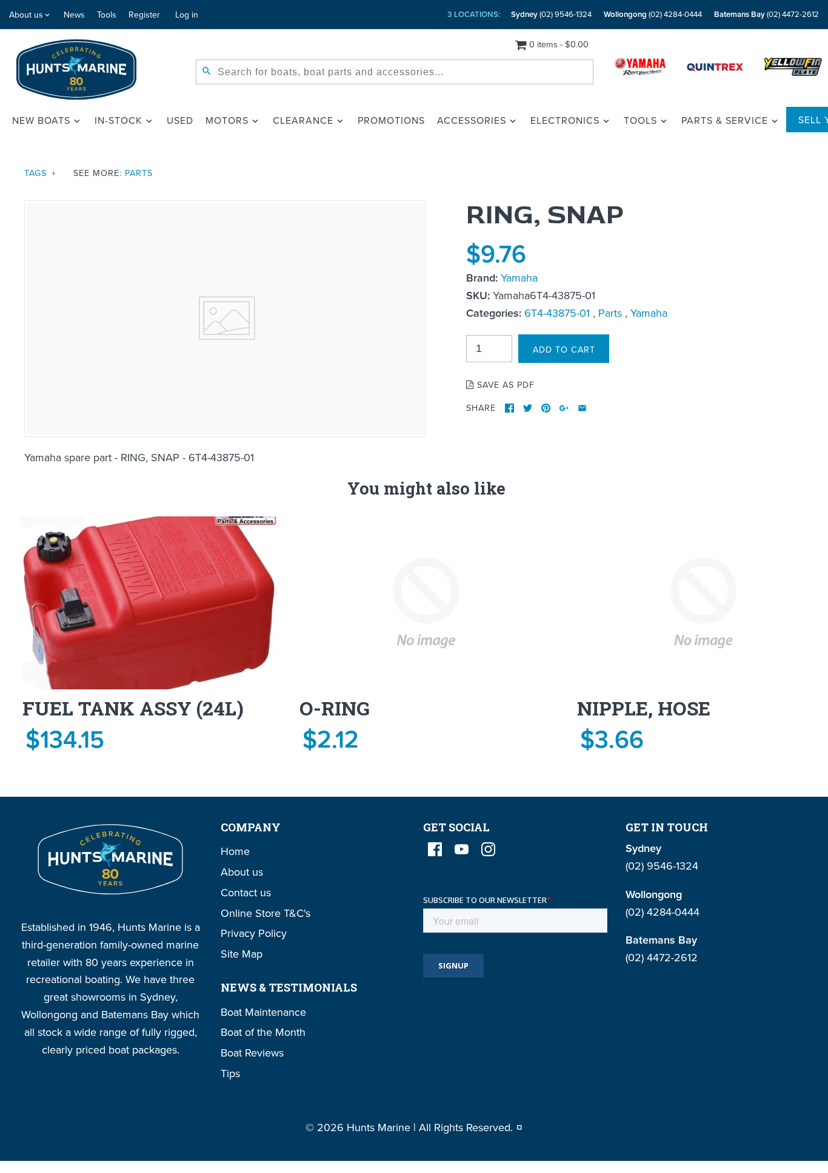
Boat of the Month (263, 1031)
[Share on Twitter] (527, 408)
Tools (106, 14)
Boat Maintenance (263, 1011)
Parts (139, 172)
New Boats (41, 120)
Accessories (471, 120)
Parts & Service (724, 120)
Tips (230, 1073)
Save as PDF (504, 384)
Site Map (241, 953)
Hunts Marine (378, 1127)
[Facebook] (435, 849)
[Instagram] (488, 849)
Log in (186, 14)
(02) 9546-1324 (551, 14)
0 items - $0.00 (559, 44)
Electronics (564, 120)
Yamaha (519, 277)
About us (26, 14)
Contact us (246, 892)
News (74, 14)
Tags (40, 172)
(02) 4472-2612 (766, 14)
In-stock (118, 120)
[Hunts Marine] (77, 69)
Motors (227, 120)
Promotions (391, 120)
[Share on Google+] (564, 408)
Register (144, 14)
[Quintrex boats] (715, 69)
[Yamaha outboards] (640, 69)
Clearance (303, 120)
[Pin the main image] (545, 408)
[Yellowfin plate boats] (793, 69)
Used (180, 120)
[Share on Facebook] (509, 408)
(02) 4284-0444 (653, 14)
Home (235, 851)
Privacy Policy (254, 933)
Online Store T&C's (265, 913)
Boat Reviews (252, 1052)
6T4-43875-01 (557, 312)
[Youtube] (462, 849)
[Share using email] (582, 408)
